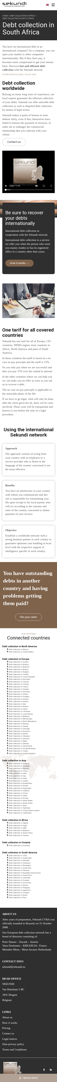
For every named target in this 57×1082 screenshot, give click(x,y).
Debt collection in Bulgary (19, 672)
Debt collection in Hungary (19, 696)
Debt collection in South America (19, 852)
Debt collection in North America (19, 646)
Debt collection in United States (21, 652)
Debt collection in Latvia (18, 709)
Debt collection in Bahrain (19, 768)
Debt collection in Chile (18, 856)
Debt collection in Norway (19, 724)
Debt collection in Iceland (18, 699)
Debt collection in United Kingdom (22, 753)
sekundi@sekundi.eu (13, 966)
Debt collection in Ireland (18, 701)
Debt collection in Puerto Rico (20, 875)
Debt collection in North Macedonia (22, 721)
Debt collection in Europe (15, 659)
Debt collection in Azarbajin (19, 766)
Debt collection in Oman (18, 793)
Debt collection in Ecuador (19, 880)
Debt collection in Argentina (19, 890)
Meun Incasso (29, 949)
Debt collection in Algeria (18, 823)
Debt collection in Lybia (18, 828)
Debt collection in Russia (18, 798)
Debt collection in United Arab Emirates (24, 810)
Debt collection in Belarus (19, 664)
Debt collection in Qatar (18, 796)
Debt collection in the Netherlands (22, 748)
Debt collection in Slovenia (19, 739)
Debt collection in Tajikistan (19, 808)
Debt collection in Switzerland (20, 746)
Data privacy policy (13, 1044)
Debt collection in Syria (18, 805)
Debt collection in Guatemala (20, 858)
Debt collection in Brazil (18, 895)
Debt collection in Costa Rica (20, 868)
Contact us (8, 1033)
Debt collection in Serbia (18, 734)
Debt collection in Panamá (19, 870)
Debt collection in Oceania (16, 842)
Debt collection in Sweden (19, 743)
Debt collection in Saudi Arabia (21, 800)
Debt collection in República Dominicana (25, 873)
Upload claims (30, 1077)
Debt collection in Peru (17, 897)
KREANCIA (30, 945)
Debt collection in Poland (18, 726)
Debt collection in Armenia (19, 763)
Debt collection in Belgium (19, 667)
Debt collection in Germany (19, 692)
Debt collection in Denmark (19, 679)
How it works (9, 1022)
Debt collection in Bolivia (18, 885)
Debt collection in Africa (22, 16)
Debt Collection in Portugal (19, 729)
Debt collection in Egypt (18, 825)
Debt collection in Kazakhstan (20, 783)
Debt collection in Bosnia (18, 669)
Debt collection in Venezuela (20, 883)
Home (5, 16)
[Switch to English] (47, 5)
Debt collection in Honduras (19, 863)
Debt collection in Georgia (19, 689)
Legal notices (9, 1038)
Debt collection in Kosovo (18, 706)
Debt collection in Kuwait (18, 786)
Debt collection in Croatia (18, 674)
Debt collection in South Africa (21, 833)
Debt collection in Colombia (19, 878)
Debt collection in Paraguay (19, 888)
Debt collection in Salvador (19, 860)
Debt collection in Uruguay (19, 892)
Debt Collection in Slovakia (19, 736)
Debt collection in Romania (19, 731)
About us (7, 1017)
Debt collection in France (18, 687)
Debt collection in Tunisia (19, 835)
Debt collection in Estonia (19, 682)
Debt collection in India (18, 773)
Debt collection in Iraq (17, 776)
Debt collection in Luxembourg (21, 714)
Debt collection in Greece (18, 694)
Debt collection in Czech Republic (22, 677)
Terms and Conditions (14, 1049)
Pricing (6, 1028)
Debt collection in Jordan (18, 781)
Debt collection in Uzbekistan (20, 813)
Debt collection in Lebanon (19, 791)
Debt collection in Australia (19, 845)
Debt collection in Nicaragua (20, 865)
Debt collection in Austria (18, 662)
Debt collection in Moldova (19, 716)
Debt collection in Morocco (19, 830)
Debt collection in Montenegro (20, 719)
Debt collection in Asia (14, 760)
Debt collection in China (18, 771)
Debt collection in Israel (18, 778)
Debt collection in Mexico (18, 649)
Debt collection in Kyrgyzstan (20, 788)
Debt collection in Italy (17, 704)
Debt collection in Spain (18, 741)
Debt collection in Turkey (18, 751)
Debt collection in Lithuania (19, 711)
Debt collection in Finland (19, 684)
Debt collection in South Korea (20, 803)
